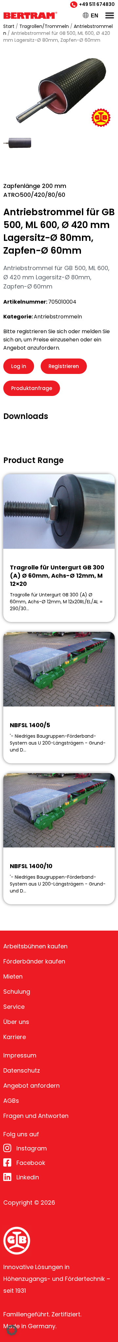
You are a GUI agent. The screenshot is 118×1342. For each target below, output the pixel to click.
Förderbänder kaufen (34, 961)
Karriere (14, 1037)
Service (14, 1007)
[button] (12, 1330)
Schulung (16, 991)
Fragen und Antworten (36, 1116)
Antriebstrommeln (58, 316)
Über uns (16, 1022)
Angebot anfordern (31, 1085)
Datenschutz (21, 1070)
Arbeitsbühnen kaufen (35, 946)
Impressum (19, 1055)
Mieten (13, 976)
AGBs (11, 1101)
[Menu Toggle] (109, 15)
